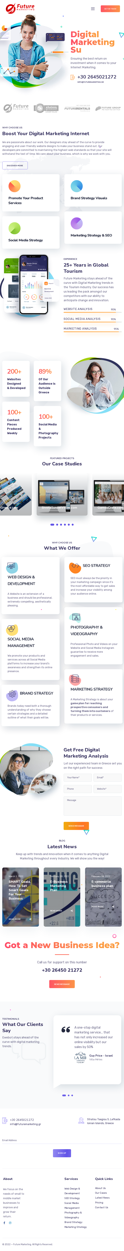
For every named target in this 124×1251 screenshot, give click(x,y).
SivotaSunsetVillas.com (59, 507)
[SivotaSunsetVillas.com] (62, 494)
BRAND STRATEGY (36, 693)
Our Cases (101, 1192)
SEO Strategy (72, 1198)
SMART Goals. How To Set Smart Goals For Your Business (20, 890)
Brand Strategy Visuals (89, 198)
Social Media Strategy (25, 240)
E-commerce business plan (102, 883)
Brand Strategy (73, 1222)
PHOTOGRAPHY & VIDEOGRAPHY (87, 631)
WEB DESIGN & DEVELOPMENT (21, 580)
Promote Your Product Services (25, 200)
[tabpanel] (65, 494)
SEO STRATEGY (96, 565)
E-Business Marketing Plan (59, 885)
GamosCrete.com (110, 507)
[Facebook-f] (4, 1223)
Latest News (102, 1197)
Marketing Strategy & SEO (91, 235)
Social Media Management (72, 1205)
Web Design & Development (72, 1191)
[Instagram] (10, 1223)
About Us (100, 1188)
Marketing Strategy (75, 1226)
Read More (15, 919)
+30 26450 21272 (62, 970)
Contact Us (101, 1207)
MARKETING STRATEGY (92, 689)
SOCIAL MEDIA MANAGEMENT (21, 642)
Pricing (99, 1202)
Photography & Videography (73, 1215)
